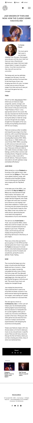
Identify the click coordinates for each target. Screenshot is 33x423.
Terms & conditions (16, 397)
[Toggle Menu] (29, 8)
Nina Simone (19, 100)
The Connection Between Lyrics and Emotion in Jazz (8, 376)
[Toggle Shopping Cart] (22, 8)
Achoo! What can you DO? (23, 373)
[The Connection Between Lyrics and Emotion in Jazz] (9, 363)
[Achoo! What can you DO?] (23, 363)
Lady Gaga (8, 277)
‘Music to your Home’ (21, 146)
